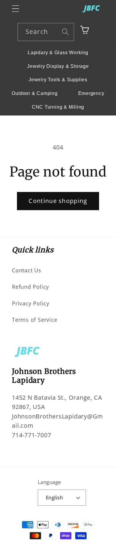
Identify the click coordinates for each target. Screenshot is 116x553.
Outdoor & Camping (34, 93)
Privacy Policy (30, 303)
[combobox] (46, 32)
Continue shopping (58, 201)
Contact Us (26, 270)
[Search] (65, 31)
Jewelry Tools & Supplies (58, 79)
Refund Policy (30, 286)
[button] (15, 8)
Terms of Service (34, 319)
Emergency (91, 93)
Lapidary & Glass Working (58, 52)
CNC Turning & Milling (58, 107)
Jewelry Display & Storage (58, 66)
